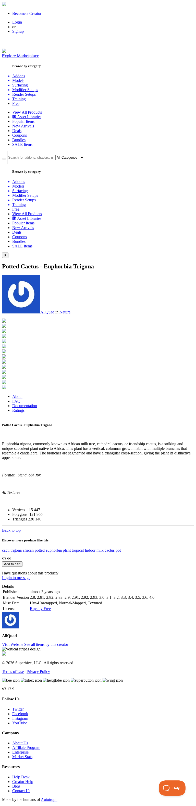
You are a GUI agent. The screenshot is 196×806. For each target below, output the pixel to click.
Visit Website (13, 644)
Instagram (20, 718)
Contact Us (21, 791)
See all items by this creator (46, 644)
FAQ (16, 401)
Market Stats (22, 757)
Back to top (11, 530)
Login (17, 22)
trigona (16, 550)
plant (67, 550)
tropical (78, 550)
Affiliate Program (26, 747)
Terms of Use (13, 671)
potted (40, 550)
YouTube (19, 723)
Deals (16, 130)
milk (100, 550)
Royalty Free (40, 608)
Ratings (18, 410)
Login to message (16, 577)
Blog (16, 786)
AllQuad (47, 312)
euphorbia (54, 550)
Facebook (20, 714)
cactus (110, 550)
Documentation (24, 406)
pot (118, 550)
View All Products (27, 112)
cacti (5, 550)
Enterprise (20, 752)
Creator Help (22, 781)
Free (15, 103)
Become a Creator (26, 13)
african (28, 550)
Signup (18, 31)
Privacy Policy (38, 671)
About (17, 396)
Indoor (90, 550)
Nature (64, 312)
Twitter (18, 709)
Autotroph (49, 799)
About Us (20, 743)
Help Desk (21, 777)
